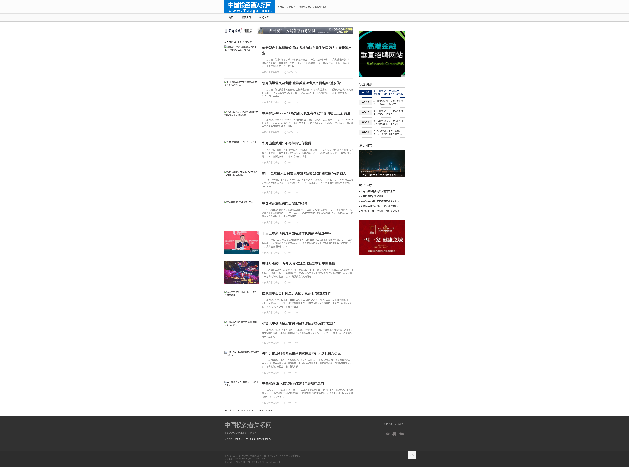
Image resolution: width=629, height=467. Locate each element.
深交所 (252, 439)
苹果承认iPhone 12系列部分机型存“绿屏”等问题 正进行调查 (306, 113)
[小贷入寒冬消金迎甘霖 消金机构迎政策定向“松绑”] (241, 332)
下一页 (264, 410)
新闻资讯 (246, 17)
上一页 (237, 410)
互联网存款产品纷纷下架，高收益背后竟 (381, 206)
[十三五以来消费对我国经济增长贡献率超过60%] (241, 242)
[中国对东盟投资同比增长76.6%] (241, 212)
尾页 (270, 410)
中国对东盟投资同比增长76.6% (284, 203)
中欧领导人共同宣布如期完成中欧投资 (380, 201)
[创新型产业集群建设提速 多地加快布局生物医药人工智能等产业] (241, 56)
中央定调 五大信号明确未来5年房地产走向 (293, 383)
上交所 (245, 439)
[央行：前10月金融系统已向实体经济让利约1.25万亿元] (241, 362)
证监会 (238, 439)
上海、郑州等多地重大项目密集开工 (379, 191)
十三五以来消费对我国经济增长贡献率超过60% (296, 233)
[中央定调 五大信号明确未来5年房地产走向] (241, 392)
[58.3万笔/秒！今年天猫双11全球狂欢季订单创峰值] (241, 272)
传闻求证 (264, 17)
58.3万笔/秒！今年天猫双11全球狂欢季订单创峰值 (298, 263)
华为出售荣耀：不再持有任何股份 (286, 143)
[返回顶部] (412, 455)
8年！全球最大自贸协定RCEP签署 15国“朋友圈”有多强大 (304, 173)
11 (254, 410)
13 (260, 410)
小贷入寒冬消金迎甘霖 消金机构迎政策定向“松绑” (298, 323)
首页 (231, 17)
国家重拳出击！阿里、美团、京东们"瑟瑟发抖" (296, 293)
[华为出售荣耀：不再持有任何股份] (241, 152)
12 (257, 410)
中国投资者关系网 (248, 425)
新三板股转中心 (264, 439)
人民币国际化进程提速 (372, 196)
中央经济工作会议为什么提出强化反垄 (380, 211)
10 (251, 410)
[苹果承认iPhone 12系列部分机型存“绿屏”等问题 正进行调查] (241, 122)
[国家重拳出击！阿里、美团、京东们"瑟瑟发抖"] (241, 302)
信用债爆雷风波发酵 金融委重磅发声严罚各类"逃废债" (301, 83)
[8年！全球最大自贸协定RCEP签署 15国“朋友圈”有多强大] (241, 182)
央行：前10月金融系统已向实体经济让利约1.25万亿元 (301, 353)
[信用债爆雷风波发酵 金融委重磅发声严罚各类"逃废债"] (241, 92)
